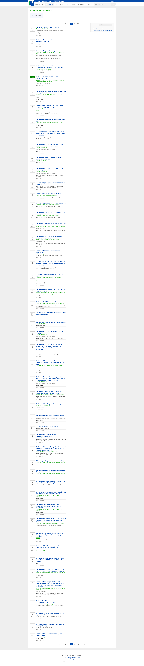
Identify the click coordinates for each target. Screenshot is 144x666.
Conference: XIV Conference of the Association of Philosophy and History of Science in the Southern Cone (51, 362)
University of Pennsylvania (42, 43)
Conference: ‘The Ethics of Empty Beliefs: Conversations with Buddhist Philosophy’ (48, 546)
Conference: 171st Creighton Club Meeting (48, 404)
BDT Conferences (40, 97)
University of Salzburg (41, 323)
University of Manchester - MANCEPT (44, 69)
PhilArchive (50, 1)
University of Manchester (41, 147)
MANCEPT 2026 (39, 353)
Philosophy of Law (50, 175)
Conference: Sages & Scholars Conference (48, 27)
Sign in (113, 1)
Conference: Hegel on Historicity (45, 51)
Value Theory (57, 197)
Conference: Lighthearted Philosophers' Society (50, 415)
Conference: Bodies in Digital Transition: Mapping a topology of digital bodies (51, 92)
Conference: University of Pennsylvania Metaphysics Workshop (47, 40)
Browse (73, 4)
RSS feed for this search (97, 29)
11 (68, 24)
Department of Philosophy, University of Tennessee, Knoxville (50, 523)
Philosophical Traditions (59, 243)
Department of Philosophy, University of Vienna (47, 195)
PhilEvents (57, 1)
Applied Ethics (42, 71)
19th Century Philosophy (44, 58)
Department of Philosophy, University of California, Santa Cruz (50, 303)
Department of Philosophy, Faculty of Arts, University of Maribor (50, 462)
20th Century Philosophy (44, 267)
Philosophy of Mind (43, 539)
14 (78, 24)
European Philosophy (41, 486)
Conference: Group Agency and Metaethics (48, 194)
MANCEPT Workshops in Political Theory (45, 149)
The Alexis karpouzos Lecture (43, 83)
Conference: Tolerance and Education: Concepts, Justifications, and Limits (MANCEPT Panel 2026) (50, 66)
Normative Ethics (58, 255)
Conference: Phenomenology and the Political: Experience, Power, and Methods (50, 106)
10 (65, 24)
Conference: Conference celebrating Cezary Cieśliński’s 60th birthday (49, 158)
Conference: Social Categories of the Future (49, 302)
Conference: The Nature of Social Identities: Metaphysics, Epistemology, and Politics (49, 392)
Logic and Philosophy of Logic (45, 230)
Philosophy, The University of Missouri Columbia (51, 538)
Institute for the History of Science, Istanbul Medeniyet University (50, 226)
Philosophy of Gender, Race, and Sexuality (49, 186)
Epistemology (42, 137)
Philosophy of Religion (59, 484)
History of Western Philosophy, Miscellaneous (49, 439)
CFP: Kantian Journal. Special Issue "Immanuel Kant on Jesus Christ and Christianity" (50, 482)
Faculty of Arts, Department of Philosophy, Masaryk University (50, 394)
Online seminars (59, 4)
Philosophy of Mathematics (59, 230)
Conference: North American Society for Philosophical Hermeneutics (48, 435)
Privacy (72, 659)
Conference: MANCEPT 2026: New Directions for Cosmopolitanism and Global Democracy (50, 145)
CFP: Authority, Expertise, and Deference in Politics (51, 203)
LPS (37, 416)
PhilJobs (63, 1)
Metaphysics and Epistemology (46, 197)
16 (81, 24)
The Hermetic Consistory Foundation (44, 28)
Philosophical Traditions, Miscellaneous (48, 616)
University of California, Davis (42, 437)
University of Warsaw (41, 160)
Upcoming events (39, 4)
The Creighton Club (40, 407)
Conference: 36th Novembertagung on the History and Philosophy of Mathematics (51, 224)
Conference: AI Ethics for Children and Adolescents (51, 322)
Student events (95, 25)
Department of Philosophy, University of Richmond (47, 204)
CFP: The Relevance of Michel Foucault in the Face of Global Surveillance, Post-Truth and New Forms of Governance (50, 263)
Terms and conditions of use (72, 657)
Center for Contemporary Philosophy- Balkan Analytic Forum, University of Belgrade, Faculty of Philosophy (50, 293)
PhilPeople (44, 1)
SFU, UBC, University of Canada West (44, 637)
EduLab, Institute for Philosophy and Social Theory (47, 239)
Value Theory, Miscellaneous (51, 187)
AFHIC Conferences (40, 369)
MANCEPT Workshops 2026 (42, 591)
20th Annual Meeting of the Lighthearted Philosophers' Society (51, 418)
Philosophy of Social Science (45, 627)
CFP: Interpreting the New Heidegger (47, 426)
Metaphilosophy (54, 58)
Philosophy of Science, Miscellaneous (48, 454)
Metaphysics (42, 44)
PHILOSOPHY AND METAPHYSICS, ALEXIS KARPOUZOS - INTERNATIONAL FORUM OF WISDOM (50, 80)
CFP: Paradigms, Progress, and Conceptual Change (50, 461)
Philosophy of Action (44, 255)
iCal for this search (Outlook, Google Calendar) (102, 30)
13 (75, 24)
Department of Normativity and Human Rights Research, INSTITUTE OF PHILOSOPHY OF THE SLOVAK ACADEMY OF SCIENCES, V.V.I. (51, 279)
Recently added (49, 4)
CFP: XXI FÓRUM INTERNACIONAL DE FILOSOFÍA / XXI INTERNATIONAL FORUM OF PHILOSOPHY (51, 493)
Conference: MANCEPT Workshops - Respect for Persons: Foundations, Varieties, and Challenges (50, 570)
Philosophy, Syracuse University (43, 405)
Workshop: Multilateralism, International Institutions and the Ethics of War (48, 601)
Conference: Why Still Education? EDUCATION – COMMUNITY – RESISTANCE (49, 237)
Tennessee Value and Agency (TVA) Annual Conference (49, 525)
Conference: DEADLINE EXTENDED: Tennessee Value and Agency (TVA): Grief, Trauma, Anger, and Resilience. (51, 520)
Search (67, 4)
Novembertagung (40, 228)
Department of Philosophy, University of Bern (46, 604)
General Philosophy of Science (46, 453)
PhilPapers (37, 1)
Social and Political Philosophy (53, 71)
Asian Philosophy (50, 552)
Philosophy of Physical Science (53, 618)
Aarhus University (40, 254)
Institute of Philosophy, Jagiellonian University (46, 451)
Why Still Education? (41, 241)
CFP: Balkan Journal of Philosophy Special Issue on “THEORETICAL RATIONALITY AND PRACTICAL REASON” (50, 559)
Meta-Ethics (51, 255)
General (41, 99)
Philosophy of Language (51, 137)
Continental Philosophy (44, 112)
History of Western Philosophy (46, 484)
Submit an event (81, 4)
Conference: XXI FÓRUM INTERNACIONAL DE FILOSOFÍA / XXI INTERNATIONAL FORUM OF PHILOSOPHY (48, 506)
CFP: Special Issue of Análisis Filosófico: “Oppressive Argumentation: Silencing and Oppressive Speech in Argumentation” (51, 133)
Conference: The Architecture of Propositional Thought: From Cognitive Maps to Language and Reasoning (50, 534)
